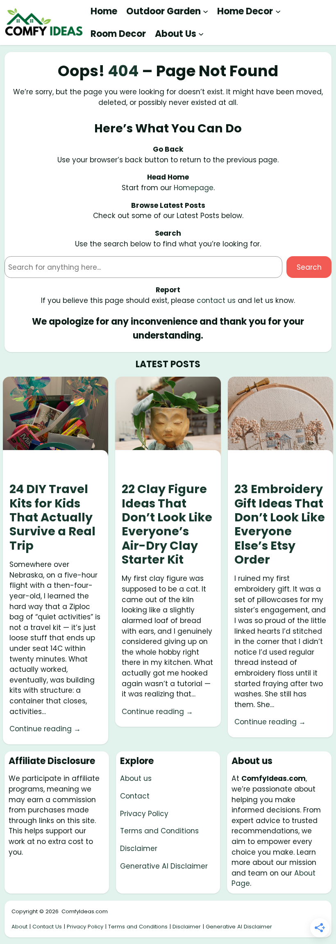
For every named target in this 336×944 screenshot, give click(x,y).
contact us (216, 300)
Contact (135, 796)
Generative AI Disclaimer (164, 866)
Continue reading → (45, 729)
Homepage (193, 188)
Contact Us (47, 926)
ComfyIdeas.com (84, 911)
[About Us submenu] (201, 33)
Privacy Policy (144, 814)
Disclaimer (138, 848)
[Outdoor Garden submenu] (205, 11)
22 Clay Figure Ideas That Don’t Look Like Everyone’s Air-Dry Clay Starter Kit (167, 524)
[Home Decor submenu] (278, 11)
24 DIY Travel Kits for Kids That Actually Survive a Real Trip (52, 517)
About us (136, 778)
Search (309, 267)
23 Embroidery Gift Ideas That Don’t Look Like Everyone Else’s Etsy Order (279, 524)
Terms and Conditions (159, 831)
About (19, 926)
